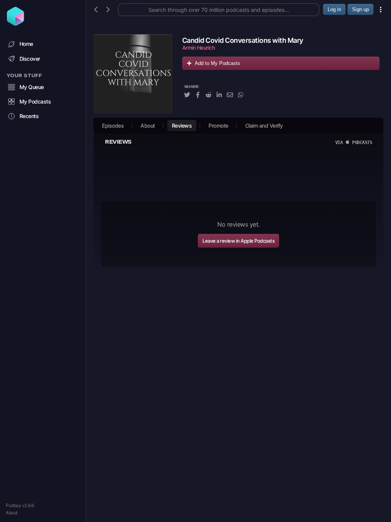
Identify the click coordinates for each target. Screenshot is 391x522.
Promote (218, 125)
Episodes (113, 125)
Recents (29, 116)
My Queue (31, 87)
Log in (334, 9)
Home (26, 44)
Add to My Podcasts (217, 63)
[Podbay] (15, 23)
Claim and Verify (264, 125)
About (12, 513)
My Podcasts (35, 101)
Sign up (360, 9)
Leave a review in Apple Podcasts (238, 241)
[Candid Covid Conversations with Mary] (133, 73)
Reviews (182, 125)
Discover (29, 58)
